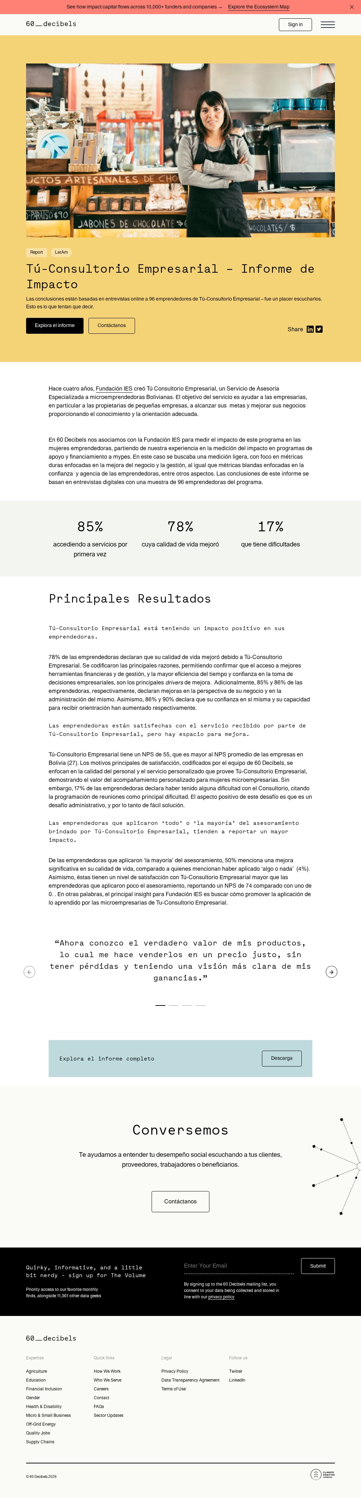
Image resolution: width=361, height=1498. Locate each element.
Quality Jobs (38, 1433)
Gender (33, 1397)
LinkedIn (237, 1380)
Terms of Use (173, 1389)
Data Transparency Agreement (190, 1380)
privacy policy (221, 1296)
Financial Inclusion (44, 1389)
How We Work (107, 1371)
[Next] (331, 972)
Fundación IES (114, 388)
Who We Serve (107, 1380)
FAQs (99, 1406)
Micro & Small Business (48, 1415)
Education (36, 1380)
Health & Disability (44, 1406)
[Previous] (29, 972)
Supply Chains (40, 1441)
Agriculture (36, 1371)
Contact (101, 1397)
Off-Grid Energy (41, 1424)
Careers (101, 1389)
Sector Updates (108, 1415)
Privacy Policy (174, 1371)
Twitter (235, 1371)
